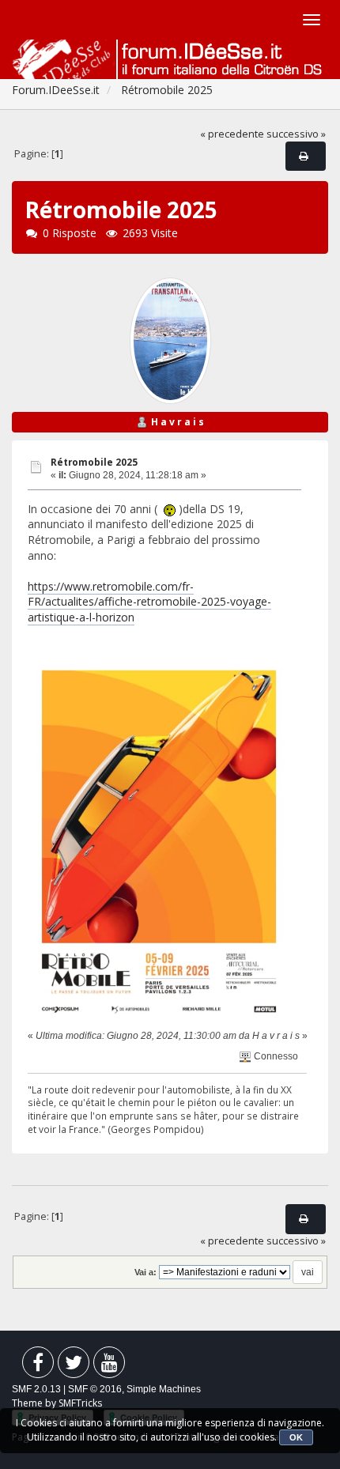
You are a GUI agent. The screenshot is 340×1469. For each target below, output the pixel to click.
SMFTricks (80, 1403)
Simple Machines (164, 1389)
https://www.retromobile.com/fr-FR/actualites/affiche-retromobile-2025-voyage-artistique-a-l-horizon (149, 602)
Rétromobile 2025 (94, 462)
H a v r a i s (177, 422)
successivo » (296, 134)
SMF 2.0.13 (36, 1389)
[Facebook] (38, 1366)
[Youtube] (109, 1366)
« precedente (232, 134)
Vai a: (145, 1272)
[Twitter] (73, 1366)
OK (296, 1437)
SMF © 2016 (95, 1389)
